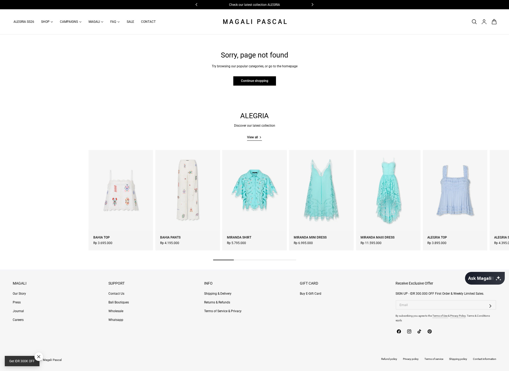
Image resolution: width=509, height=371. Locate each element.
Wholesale (115, 311)
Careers (18, 320)
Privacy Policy (458, 315)
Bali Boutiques (118, 302)
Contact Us (116, 293)
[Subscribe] (490, 306)
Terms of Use (440, 315)
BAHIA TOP (101, 237)
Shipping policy (458, 358)
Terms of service (433, 358)
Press (17, 302)
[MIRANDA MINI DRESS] (321, 190)
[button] (474, 21)
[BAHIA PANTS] (187, 190)
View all (252, 137)
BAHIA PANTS (170, 237)
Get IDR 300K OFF (22, 361)
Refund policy (389, 358)
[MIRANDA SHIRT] (254, 190)
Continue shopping (254, 81)
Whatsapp (115, 320)
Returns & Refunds (217, 302)
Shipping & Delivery (217, 293)
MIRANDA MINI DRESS (310, 237)
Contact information (484, 358)
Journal (18, 311)
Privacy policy (411, 358)
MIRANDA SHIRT (239, 237)
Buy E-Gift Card (310, 293)
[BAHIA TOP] (121, 190)
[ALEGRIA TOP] (455, 190)
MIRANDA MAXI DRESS (377, 237)
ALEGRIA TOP (437, 237)
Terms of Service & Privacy (223, 311)
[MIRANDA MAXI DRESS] (388, 190)
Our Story (19, 293)
